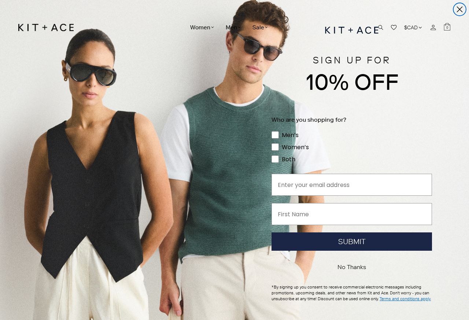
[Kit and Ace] (48, 27)
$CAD (413, 27)
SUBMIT (352, 241)
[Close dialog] (459, 9)
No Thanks (351, 267)
